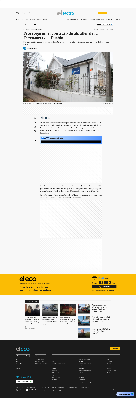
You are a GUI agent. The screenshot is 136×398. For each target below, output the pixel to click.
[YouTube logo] (17, 378)
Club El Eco (110, 19)
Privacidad (103, 389)
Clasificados (72, 19)
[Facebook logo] (28, 378)
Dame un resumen (71, 141)
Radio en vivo (100, 19)
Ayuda (97, 389)
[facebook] (35, 131)
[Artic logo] (19, 389)
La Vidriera (32, 19)
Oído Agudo (39, 19)
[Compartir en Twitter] (35, 122)
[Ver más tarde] (35, 118)
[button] (42, 118)
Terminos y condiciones (114, 389)
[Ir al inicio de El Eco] (65, 13)
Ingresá (111, 290)
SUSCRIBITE (102, 13)
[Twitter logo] (21, 378)
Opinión (45, 19)
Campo (26, 19)
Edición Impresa (83, 19)
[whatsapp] (35, 136)
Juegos (118, 19)
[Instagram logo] (31, 378)
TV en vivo (92, 19)
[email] (35, 127)
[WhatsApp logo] (24, 378)
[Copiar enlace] (35, 140)
